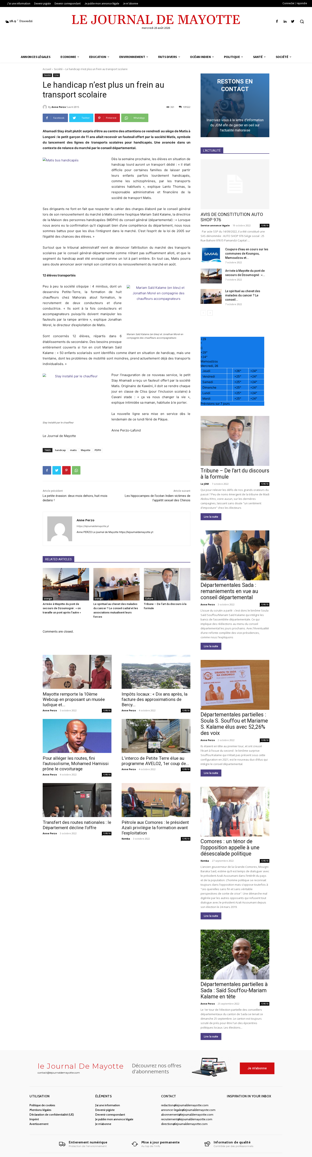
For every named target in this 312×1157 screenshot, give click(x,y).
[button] (302, 21)
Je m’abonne (103, 1124)
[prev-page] (203, 313)
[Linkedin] (285, 21)
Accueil (47, 69)
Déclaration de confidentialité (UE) (52, 1114)
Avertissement (39, 1124)
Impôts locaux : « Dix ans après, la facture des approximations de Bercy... (154, 699)
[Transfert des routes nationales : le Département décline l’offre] (77, 800)
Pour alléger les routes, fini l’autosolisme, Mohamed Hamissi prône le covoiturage (76, 763)
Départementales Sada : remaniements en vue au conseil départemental (229, 591)
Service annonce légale (215, 225)
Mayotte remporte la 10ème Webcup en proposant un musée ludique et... (74, 699)
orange (48, 598)
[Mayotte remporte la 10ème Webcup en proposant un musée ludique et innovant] (77, 672)
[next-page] (210, 313)
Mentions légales (40, 1110)
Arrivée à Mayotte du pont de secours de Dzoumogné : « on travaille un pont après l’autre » (62, 608)
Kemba (126, 838)
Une (56, 75)
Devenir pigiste (105, 1110)
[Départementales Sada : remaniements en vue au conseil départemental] (235, 555)
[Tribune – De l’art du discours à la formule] (167, 584)
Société (58, 69)
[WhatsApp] (76, 470)
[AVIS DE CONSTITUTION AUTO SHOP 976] (235, 184)
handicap (60, 450)
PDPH (98, 450)
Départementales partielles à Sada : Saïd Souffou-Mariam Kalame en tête (234, 990)
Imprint (34, 1119)
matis (73, 450)
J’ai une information (107, 1105)
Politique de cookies (42, 1105)
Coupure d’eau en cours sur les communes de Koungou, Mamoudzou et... (246, 253)
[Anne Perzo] (45, 107)
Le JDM (205, 483)
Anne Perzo (59, 107)
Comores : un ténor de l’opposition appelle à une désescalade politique (230, 847)
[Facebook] (277, 21)
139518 (107, 710)
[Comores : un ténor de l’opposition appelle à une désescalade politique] (235, 812)
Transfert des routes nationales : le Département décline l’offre (77, 825)
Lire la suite (211, 516)
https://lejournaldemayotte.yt (93, 526)
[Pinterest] (66, 470)
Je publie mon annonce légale (114, 1119)
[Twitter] (293, 21)
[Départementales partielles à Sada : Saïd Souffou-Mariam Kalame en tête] (235, 954)
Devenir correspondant (110, 1114)
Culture (149, 598)
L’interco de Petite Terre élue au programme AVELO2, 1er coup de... (155, 761)
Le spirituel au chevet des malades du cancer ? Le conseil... (242, 295)
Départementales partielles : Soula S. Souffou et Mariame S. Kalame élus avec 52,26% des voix (234, 724)
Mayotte (85, 450)
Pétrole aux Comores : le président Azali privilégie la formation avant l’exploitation (155, 828)
